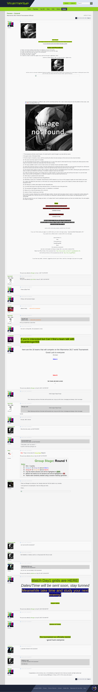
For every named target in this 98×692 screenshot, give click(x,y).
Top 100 (42, 9)
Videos (58, 9)
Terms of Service (52, 688)
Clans (48, 9)
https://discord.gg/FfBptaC (69, 252)
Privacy (45, 688)
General (17, 13)
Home (29, 9)
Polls (53, 9)
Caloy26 (9, 306)
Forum (64, 9)
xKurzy (9, 552)
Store (85, 688)
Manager (10, 21)
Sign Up (73, 3)
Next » (88, 18)
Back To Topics (88, 15)
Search (80, 3)
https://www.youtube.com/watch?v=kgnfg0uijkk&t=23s (68, 250)
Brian (9, 450)
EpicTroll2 (10, 276)
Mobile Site (66, 688)
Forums (9, 13)
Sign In (66, 3)
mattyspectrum (11, 426)
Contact (60, 688)
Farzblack (10, 481)
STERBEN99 (10, 335)
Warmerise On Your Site (76, 688)
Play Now (35, 9)
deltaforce (10, 563)
